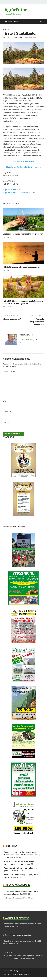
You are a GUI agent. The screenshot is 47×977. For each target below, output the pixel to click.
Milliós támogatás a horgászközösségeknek (21, 267)
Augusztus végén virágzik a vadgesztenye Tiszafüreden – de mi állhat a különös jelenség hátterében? (21, 854)
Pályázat (6, 29)
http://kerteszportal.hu (12, 189)
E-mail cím (8, 412)
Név (5, 401)
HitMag (25, 974)
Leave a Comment (30, 37)
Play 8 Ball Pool (9, 953)
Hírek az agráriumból (17, 885)
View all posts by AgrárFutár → (30, 340)
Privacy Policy (28, 958)
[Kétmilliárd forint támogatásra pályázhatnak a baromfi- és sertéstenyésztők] (23, 287)
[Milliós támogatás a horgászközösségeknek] (23, 253)
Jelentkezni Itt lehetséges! (23, 161)
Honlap (6, 422)
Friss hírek (11, 846)
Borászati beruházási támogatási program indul (23, 234)
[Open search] (41, 21)
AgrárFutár (16, 9)
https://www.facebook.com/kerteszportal (19, 192)
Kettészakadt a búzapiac (13, 898)
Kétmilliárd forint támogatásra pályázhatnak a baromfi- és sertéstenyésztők (23, 302)
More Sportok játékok (25, 955)
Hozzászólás (9, 371)
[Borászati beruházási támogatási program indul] (23, 220)
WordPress (16, 974)
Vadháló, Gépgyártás (17, 918)
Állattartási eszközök (18, 935)
